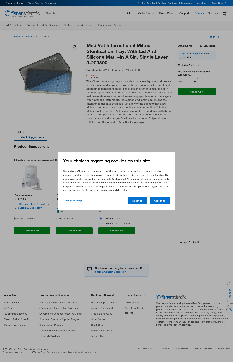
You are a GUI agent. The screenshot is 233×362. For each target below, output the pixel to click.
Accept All (159, 200)
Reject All (137, 200)
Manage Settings (72, 200)
